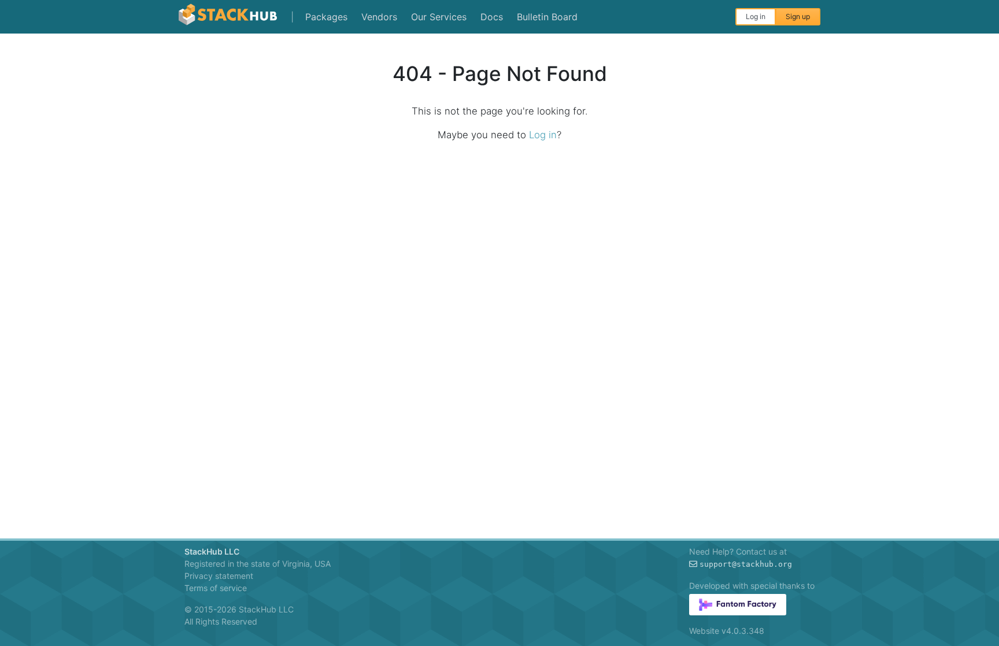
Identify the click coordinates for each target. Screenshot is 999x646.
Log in (755, 16)
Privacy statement (218, 576)
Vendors (379, 17)
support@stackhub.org (746, 564)
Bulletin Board (547, 17)
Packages (326, 17)
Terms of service (215, 588)
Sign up (798, 16)
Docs (491, 17)
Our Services (439, 17)
